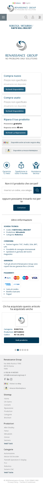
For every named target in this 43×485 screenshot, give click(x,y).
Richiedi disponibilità (15, 89)
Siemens (7, 440)
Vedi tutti (8, 443)
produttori (8, 411)
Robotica (14, 25)
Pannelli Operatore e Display (15, 460)
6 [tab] (27, 350)
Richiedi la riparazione (16, 133)
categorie (8, 414)
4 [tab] (23, 350)
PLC (5, 463)
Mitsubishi (26, 25)
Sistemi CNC (9, 469)
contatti (7, 405)
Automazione (9, 453)
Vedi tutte (8, 472)
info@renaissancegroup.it (15, 375)
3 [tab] (20, 350)
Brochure (7, 418)
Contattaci (21, 207)
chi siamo (8, 402)
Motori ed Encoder (11, 456)
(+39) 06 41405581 (11, 372)
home (6, 399)
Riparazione (8, 408)
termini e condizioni (27, 482)
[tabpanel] (21, 328)
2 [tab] (18, 350)
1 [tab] (15, 350)
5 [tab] (25, 350)
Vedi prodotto (21, 340)
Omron (7, 437)
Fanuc (6, 431)
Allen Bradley (9, 427)
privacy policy (13, 482)
